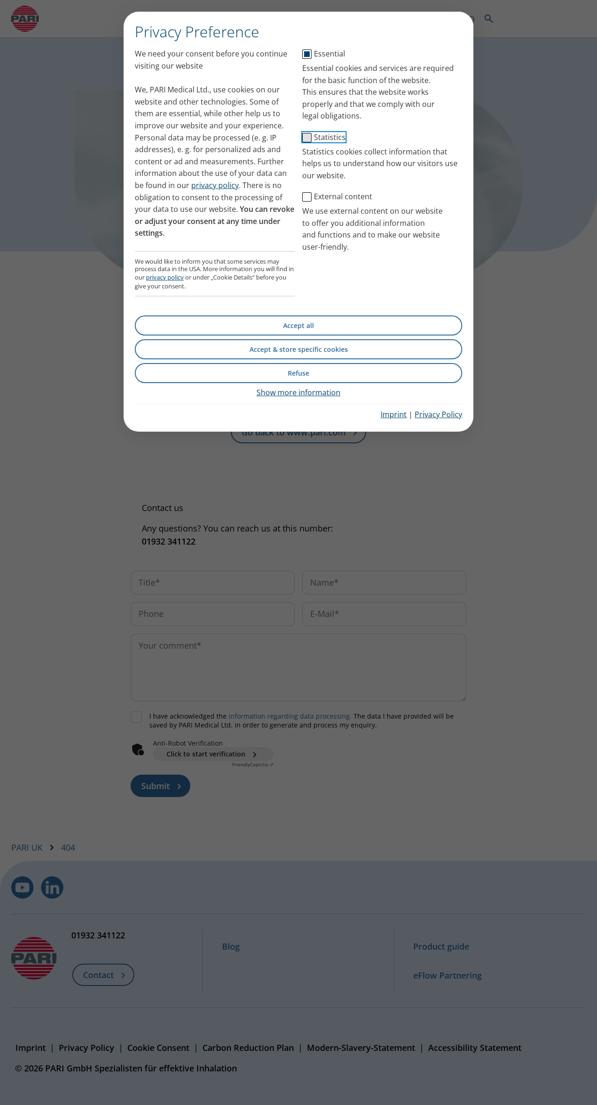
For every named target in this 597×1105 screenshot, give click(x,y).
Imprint (394, 414)
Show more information (298, 392)
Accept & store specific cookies (299, 349)
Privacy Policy (438, 414)
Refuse (298, 373)
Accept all (298, 325)
